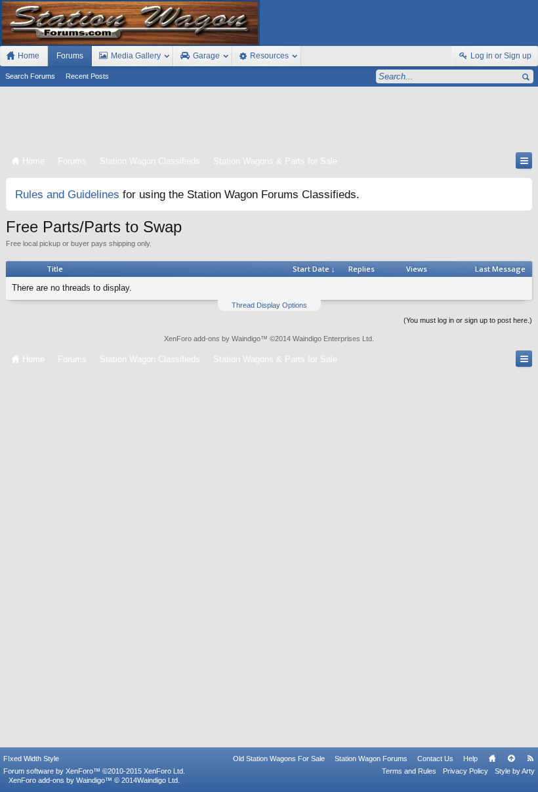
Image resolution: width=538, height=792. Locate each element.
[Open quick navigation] (524, 160)
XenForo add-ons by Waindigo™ (60, 780)
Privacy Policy (465, 771)
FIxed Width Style (31, 758)
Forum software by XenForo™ (94, 771)
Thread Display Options (269, 305)
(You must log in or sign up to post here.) (468, 320)
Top (511, 758)
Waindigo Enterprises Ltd (332, 339)
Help (470, 758)
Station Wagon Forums (371, 758)
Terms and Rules (409, 771)
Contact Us (435, 758)
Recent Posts (87, 76)
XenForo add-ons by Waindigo (212, 339)
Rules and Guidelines (67, 194)
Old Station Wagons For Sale (279, 758)
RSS (530, 758)
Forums (69, 55)
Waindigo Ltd (157, 780)
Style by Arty (515, 771)
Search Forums (30, 76)
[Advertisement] (269, 122)
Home (492, 758)
